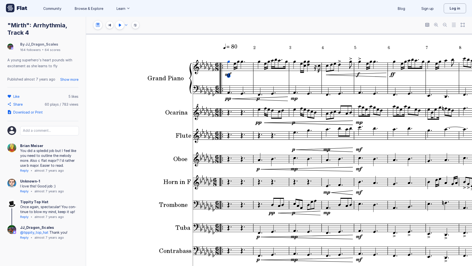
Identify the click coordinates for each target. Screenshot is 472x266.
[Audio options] (126, 25)
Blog (401, 8)
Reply (24, 170)
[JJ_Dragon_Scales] (10, 47)
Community (52, 8)
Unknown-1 (30, 181)
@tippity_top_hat (34, 232)
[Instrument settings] (97, 25)
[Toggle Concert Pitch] (427, 25)
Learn (121, 8)
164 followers (30, 50)
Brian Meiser (32, 146)
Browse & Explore (89, 8)
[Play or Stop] (119, 25)
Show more (69, 79)
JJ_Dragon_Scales (41, 44)
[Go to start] (109, 25)
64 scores (52, 50)
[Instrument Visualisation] (135, 25)
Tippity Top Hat (34, 202)
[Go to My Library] (16, 8)
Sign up (427, 8)
